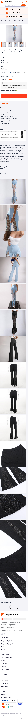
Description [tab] (4, 103)
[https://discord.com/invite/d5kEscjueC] (4, 634)
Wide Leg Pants (21, 20)
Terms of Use (4, 718)
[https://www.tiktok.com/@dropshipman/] (2, 634)
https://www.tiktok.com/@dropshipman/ (2, 634)
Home (2, 20)
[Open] (24, 73)
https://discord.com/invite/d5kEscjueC (5, 634)
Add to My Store (14, 96)
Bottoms (14, 20)
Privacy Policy (13, 718)
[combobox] (15, 73)
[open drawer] (26, 1)
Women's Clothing (8, 20)
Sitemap (20, 718)
